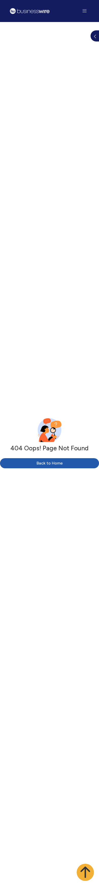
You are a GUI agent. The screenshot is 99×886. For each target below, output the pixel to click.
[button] (85, 872)
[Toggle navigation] (84, 10)
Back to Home (50, 463)
